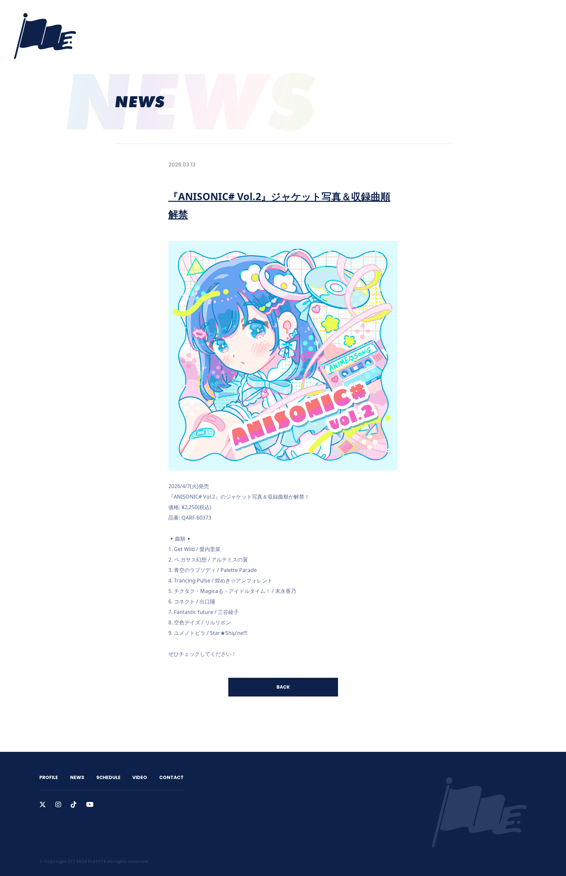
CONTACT (474, 13)
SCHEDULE (413, 13)
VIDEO (443, 13)
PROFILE (357, 13)
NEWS (383, 13)
